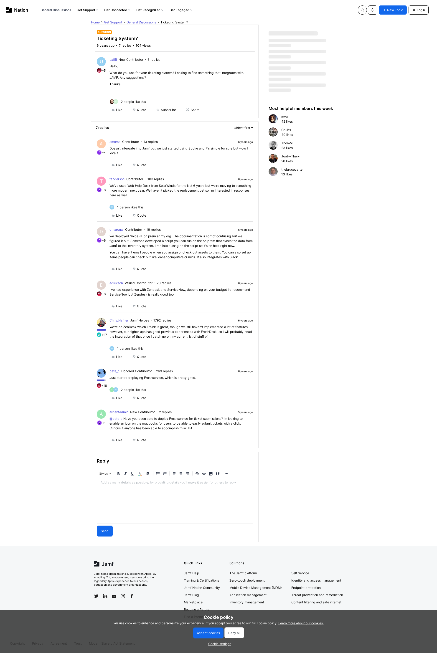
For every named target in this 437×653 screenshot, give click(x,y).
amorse (114, 142)
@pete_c (115, 418)
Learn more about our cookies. (301, 623)
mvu (284, 117)
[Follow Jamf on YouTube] (114, 596)
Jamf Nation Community (202, 588)
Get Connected (115, 10)
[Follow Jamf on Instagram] (123, 596)
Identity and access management (316, 580)
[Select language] (372, 10)
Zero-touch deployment (247, 580)
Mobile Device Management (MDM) (255, 588)
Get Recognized (148, 10)
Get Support (86, 10)
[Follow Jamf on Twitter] (96, 596)
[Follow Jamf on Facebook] (132, 596)
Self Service (300, 573)
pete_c (114, 371)
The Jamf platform (243, 573)
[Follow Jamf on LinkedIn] (105, 596)
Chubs (286, 130)
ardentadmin (118, 412)
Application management (248, 595)
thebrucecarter (292, 169)
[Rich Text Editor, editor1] (175, 501)
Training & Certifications (201, 580)
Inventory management (246, 602)
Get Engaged (179, 10)
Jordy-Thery (290, 156)
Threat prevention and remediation (317, 595)
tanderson (116, 179)
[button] (393, 10)
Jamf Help (191, 573)
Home (95, 22)
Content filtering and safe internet (316, 602)
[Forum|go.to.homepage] (17, 10)
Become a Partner (197, 609)
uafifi (113, 59)
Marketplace (193, 602)
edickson (116, 283)
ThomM (286, 143)
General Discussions (56, 10)
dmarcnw (116, 229)
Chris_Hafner (118, 320)
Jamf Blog (191, 595)
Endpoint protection (306, 588)
